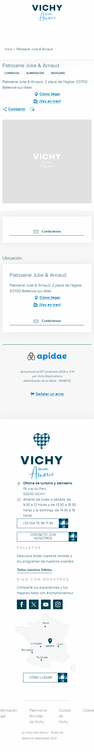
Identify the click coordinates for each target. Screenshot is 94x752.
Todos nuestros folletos (34, 570)
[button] (32, 109)
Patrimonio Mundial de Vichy (38, 716)
